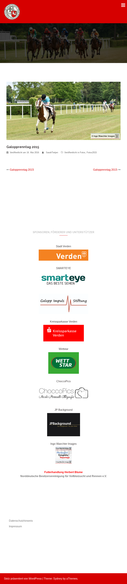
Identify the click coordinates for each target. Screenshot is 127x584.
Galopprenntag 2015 (22, 169)
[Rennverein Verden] (12, 11)
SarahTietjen (52, 152)
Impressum (15, 526)
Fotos (82, 152)
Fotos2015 (92, 152)
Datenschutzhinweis (21, 520)
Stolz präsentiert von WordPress (23, 578)
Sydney (57, 578)
